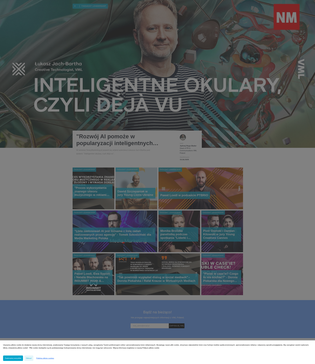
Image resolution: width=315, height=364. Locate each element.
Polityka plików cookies (45, 358)
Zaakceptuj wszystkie (13, 358)
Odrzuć (29, 358)
